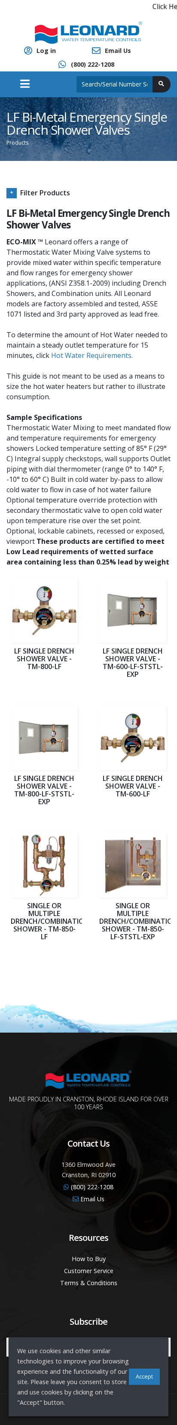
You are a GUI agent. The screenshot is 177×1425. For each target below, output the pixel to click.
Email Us (118, 50)
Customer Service (88, 1271)
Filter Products (45, 192)
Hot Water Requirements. (92, 355)
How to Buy (89, 1259)
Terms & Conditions (88, 1283)
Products (17, 142)
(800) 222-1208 (92, 64)
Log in (46, 50)
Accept (144, 1376)
